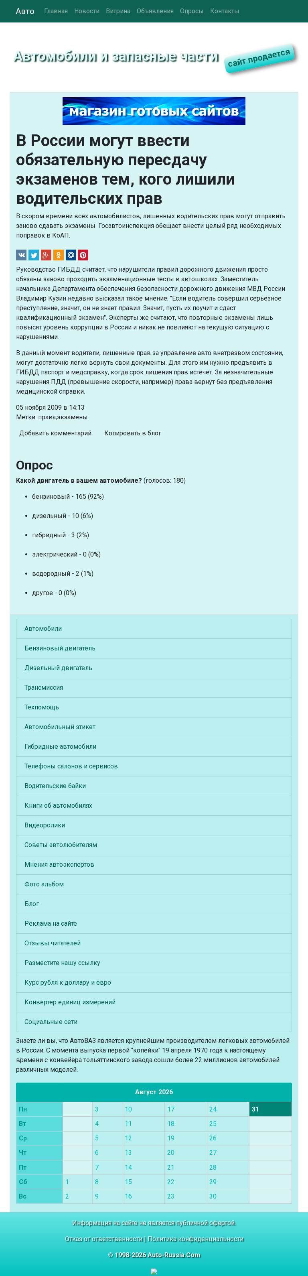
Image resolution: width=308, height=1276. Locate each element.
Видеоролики (44, 825)
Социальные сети (50, 1022)
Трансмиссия (43, 687)
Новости (86, 11)
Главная (56, 11)
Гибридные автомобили (60, 746)
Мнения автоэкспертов (59, 864)
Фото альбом (44, 884)
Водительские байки (55, 786)
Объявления (155, 11)
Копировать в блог (132, 433)
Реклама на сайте (50, 923)
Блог (31, 904)
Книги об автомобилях (58, 805)
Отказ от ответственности (103, 1239)
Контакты (224, 11)
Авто (25, 11)
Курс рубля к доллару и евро (67, 982)
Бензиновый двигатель (59, 648)
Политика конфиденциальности (195, 1239)
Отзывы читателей (52, 943)
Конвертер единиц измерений (70, 1002)
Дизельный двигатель (58, 668)
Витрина (118, 11)
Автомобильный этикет (59, 727)
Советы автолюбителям (60, 845)
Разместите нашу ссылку (62, 963)
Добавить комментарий (55, 433)
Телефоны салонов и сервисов (71, 766)
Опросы (192, 11)
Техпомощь (41, 707)
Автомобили (43, 628)
